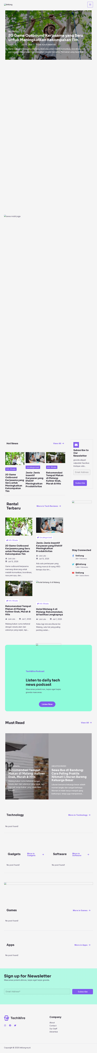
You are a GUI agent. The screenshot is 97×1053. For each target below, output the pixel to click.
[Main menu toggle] (90, 4)
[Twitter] (15, 1025)
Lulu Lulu (12, 45)
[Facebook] (10, 1025)
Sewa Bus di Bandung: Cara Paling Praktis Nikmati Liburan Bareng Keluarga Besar (69, 775)
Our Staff (53, 1028)
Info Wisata (13, 31)
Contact (53, 1025)
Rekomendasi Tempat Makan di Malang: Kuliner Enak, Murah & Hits (54, 478)
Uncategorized (33, 467)
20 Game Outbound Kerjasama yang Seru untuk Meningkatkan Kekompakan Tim (45, 37)
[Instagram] (5, 1025)
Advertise (54, 1032)
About (52, 1022)
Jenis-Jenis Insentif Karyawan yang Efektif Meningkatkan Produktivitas (34, 479)
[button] (58, 443)
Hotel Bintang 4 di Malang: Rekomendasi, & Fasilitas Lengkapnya (49, 612)
